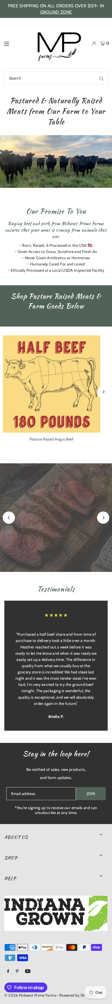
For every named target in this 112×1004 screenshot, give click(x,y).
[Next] (103, 392)
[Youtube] (27, 971)
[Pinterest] (17, 971)
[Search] (101, 78)
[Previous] (9, 518)
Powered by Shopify (76, 995)
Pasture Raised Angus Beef (51, 439)
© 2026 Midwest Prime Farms (30, 995)
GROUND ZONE (56, 12)
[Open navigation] (13, 43)
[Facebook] (8, 971)
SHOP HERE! (56, 530)
